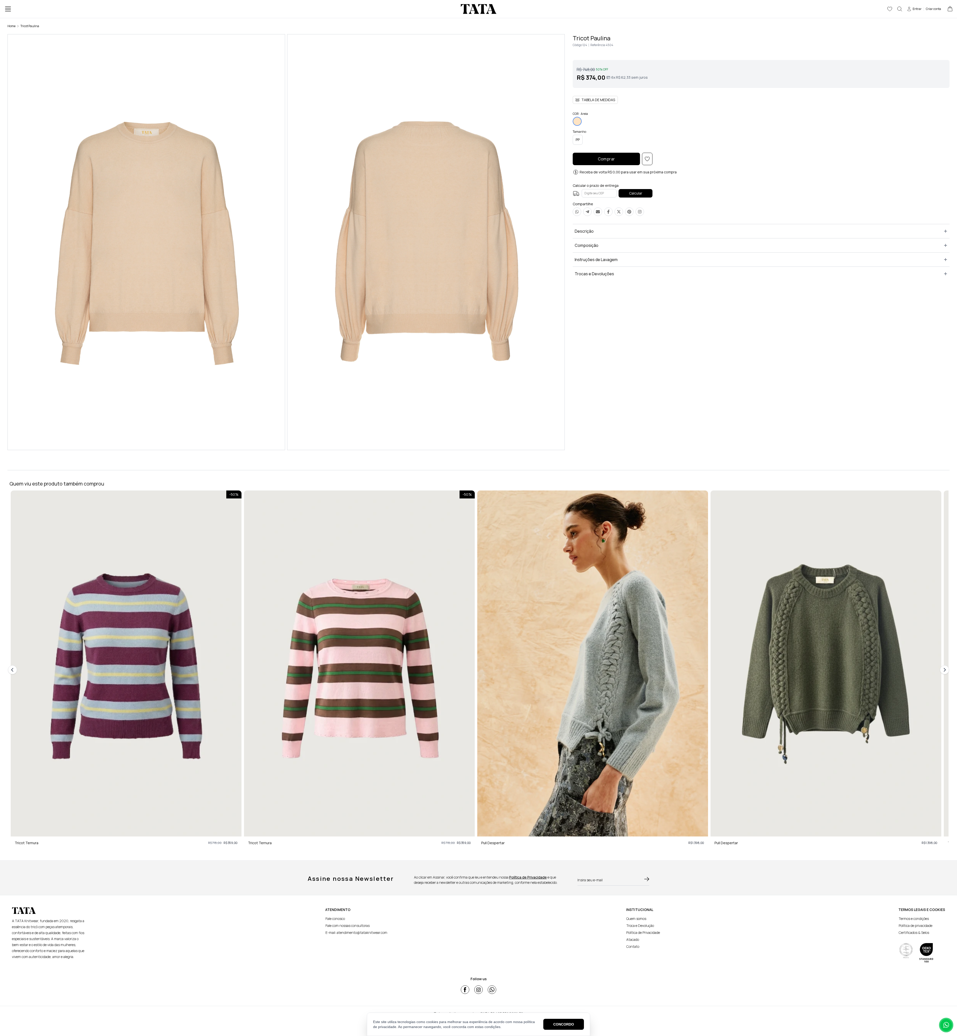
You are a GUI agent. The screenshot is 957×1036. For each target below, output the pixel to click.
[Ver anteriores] (13, 669)
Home (11, 26)
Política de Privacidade (528, 877)
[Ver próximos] (944, 669)
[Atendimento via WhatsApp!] (946, 1025)
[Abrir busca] (900, 9)
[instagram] (478, 990)
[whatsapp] (492, 990)
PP (578, 139)
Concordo (563, 1024)
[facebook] (465, 990)
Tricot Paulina (29, 26)
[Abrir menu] (8, 9)
